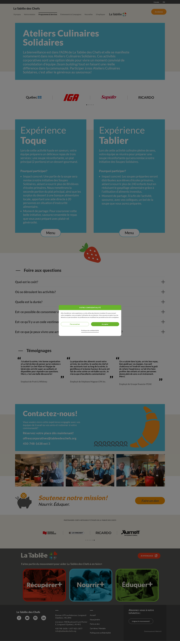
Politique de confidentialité (90, 330)
